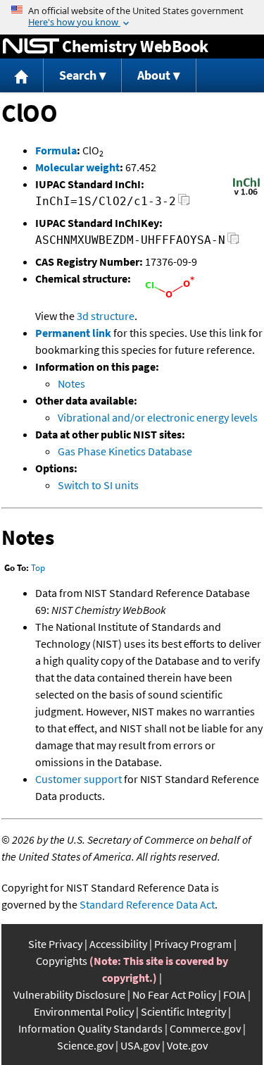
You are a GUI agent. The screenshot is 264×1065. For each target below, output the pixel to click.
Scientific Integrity (183, 1011)
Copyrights (61, 961)
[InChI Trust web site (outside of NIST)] (246, 194)
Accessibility (118, 944)
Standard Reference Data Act (147, 904)
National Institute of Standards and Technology (31, 46)
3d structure (105, 316)
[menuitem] (22, 76)
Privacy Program (193, 944)
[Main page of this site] (22, 76)
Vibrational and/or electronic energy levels (158, 417)
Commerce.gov (205, 1028)
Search (77, 75)
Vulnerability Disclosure (69, 994)
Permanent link (73, 333)
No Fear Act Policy (174, 994)
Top (38, 568)
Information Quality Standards (90, 1028)
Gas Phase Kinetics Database (125, 451)
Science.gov (85, 1045)
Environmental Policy (84, 1011)
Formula (56, 150)
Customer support (78, 779)
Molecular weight (77, 167)
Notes (71, 383)
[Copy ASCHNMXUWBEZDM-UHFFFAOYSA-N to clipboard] (233, 242)
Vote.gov (187, 1045)
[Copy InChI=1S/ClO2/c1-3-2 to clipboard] (184, 203)
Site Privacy (55, 944)
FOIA (234, 994)
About (153, 75)
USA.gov (140, 1045)
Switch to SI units (98, 485)
